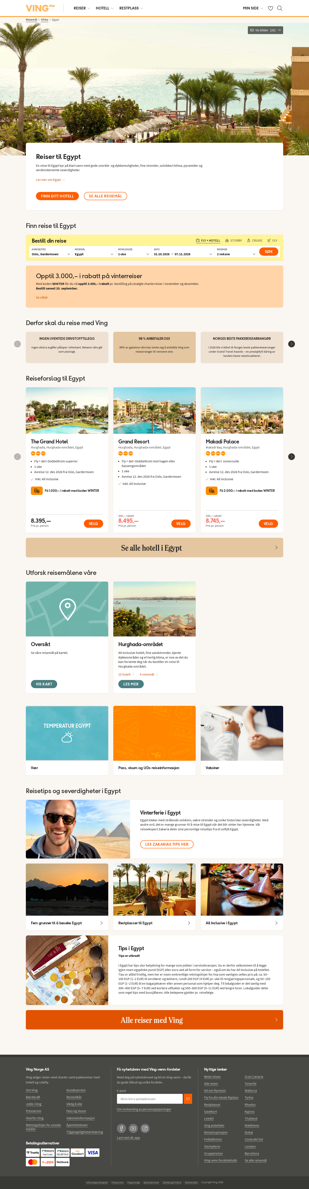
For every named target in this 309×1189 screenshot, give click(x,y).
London (250, 1146)
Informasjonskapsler (97, 1182)
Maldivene (252, 1125)
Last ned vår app (128, 1137)
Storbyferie (212, 1146)
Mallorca (251, 1090)
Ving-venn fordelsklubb (220, 1160)
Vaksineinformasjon (80, 1118)
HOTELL (102, 8)
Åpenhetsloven (77, 1125)
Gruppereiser (213, 1153)
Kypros (250, 1111)
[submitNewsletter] (188, 1099)
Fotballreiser (213, 1139)
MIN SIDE (251, 8)
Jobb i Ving (33, 1104)
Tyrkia (249, 1097)
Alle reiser (211, 1083)
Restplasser (212, 1104)
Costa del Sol (254, 1139)
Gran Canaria (254, 1076)
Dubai (249, 1132)
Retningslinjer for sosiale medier (43, 1127)
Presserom (33, 1111)
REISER (80, 8)
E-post (121, 1090)
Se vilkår (42, 297)
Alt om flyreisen (215, 1090)
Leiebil (209, 1118)
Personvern (117, 1182)
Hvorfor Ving (35, 1118)
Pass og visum (76, 1111)
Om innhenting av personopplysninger (144, 1109)
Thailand (251, 1118)
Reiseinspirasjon (216, 1132)
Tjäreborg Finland (171, 1182)
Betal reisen (212, 1076)
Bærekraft (33, 1097)
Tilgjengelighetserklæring (84, 1132)
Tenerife (250, 1083)
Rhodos (250, 1104)
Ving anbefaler (214, 1125)
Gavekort (210, 1111)
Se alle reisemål (256, 1160)
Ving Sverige (133, 1182)
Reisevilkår (74, 1097)
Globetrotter (191, 1182)
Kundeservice (76, 1090)
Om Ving (32, 1090)
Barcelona (252, 1153)
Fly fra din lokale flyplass (221, 1097)
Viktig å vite (74, 1104)
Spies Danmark (151, 1182)
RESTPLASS (129, 8)
